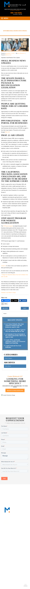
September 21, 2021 (10, 53)
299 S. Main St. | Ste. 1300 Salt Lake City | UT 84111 (12, 561)
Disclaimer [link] (5, 585)
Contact (15, 491)
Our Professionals (20, 487)
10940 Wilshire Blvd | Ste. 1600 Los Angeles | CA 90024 (14, 552)
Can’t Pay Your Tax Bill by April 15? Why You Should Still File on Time (15, 330)
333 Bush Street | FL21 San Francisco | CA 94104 (12, 542)
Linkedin (12, 533)
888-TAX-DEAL (16, 13)
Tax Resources (18, 489)
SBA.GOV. (7, 132)
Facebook (8, 533)
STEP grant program (8, 226)
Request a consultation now (15, 390)
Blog (26, 489)
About (11, 487)
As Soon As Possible (15, 10)
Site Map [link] (11, 585)
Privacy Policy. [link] (18, 585)
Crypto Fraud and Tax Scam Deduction (13, 346)
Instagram (19, 533)
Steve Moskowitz (21, 53)
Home (5, 487)
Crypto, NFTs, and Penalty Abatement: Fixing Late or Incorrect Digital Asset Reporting (15, 341)
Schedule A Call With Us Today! (8, 292)
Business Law (8, 54)
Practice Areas (7, 489)
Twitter (16, 533)
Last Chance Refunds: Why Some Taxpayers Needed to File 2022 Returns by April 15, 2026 (14, 325)
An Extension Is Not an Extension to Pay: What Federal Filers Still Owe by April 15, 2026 (15, 335)
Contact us (3, 265)
